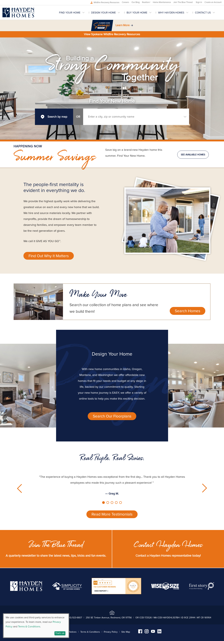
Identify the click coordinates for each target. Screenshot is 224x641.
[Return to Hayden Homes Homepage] (18, 12)
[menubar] (140, 12)
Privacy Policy (111, 632)
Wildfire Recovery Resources (106, 2)
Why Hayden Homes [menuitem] (171, 12)
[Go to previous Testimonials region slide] (20, 488)
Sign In (199, 2)
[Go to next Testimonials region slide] (203, 488)
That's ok (59, 633)
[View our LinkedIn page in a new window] (159, 632)
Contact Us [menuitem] (203, 12)
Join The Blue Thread (183, 2)
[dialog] (36, 626)
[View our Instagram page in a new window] (147, 632)
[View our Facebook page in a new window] (140, 632)
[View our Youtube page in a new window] (153, 632)
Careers (125, 2)
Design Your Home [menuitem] (103, 12)
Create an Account (213, 2)
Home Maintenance (162, 2)
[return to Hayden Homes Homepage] (26, 590)
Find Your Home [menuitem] (69, 12)
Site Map (125, 632)
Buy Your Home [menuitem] (137, 12)
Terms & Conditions (90, 632)
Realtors (146, 2)
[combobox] (136, 117)
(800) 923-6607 (74, 618)
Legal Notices (70, 632)
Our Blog (136, 2)
